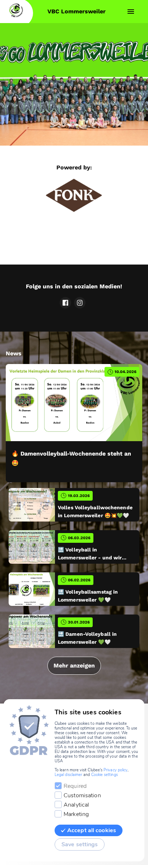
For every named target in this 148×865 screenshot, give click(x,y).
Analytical (76, 804)
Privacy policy (115, 770)
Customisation (82, 795)
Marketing (76, 814)
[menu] (130, 11)
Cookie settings (104, 774)
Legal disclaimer (68, 774)
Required (75, 786)
